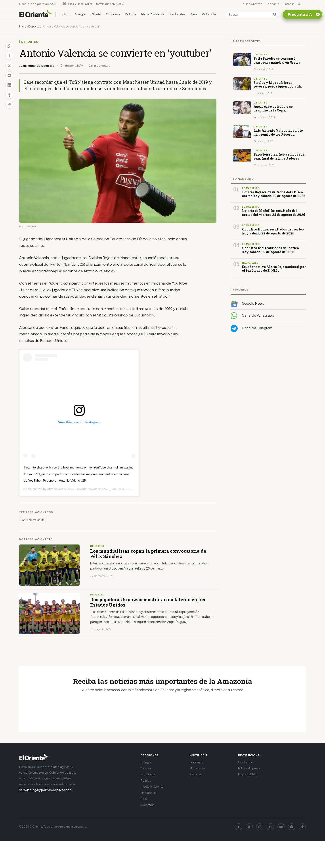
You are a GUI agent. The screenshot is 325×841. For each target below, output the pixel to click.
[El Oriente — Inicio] (35, 14)
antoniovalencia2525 (61, 489)
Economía (113, 14)
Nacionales (177, 14)
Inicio (65, 14)
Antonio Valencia (33, 519)
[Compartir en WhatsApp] (9, 46)
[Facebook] (238, 826)
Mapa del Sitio (248, 774)
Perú (194, 14)
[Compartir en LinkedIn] (9, 85)
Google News (252, 303)
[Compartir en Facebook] (9, 56)
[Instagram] (259, 826)
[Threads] (270, 826)
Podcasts (272, 4)
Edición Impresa (249, 768)
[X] (249, 826)
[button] (299, 4)
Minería (96, 14)
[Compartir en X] (9, 66)
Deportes (34, 26)
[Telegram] (291, 826)
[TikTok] (302, 826)
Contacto (245, 762)
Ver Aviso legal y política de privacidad (45, 790)
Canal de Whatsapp (257, 315)
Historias (288, 4)
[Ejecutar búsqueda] (274, 14)
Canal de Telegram (256, 328)
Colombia (209, 14)
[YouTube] (281, 826)
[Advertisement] (268, 380)
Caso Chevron (252, 4)
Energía (80, 14)
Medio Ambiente (152, 14)
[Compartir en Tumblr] (9, 95)
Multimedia (197, 768)
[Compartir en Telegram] (9, 75)
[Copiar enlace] (9, 105)
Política (130, 14)
